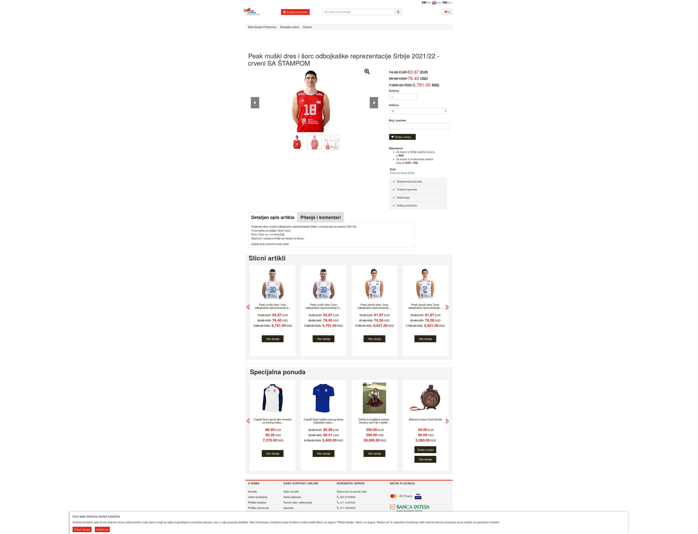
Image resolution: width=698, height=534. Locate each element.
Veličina (394, 105)
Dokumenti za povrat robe (352, 491)
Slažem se (102, 529)
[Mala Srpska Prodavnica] (250, 11)
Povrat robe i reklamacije (298, 502)
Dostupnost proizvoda (409, 181)
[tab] (418, 181)
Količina (394, 91)
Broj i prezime (397, 120)
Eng (438, 2)
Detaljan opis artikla (272, 217)
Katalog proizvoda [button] (297, 12)
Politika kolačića (257, 502)
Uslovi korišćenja (257, 497)
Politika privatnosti (258, 508)
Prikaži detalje (82, 529)
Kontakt (252, 491)
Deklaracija (403, 197)
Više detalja (272, 339)
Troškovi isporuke (407, 189)
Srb (428, 2)
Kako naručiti (291, 491)
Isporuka (289, 508)
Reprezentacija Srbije (402, 173)
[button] (248, 307)
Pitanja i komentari (320, 217)
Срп (449, 2)
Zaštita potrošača (407, 205)
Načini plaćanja (292, 497)
